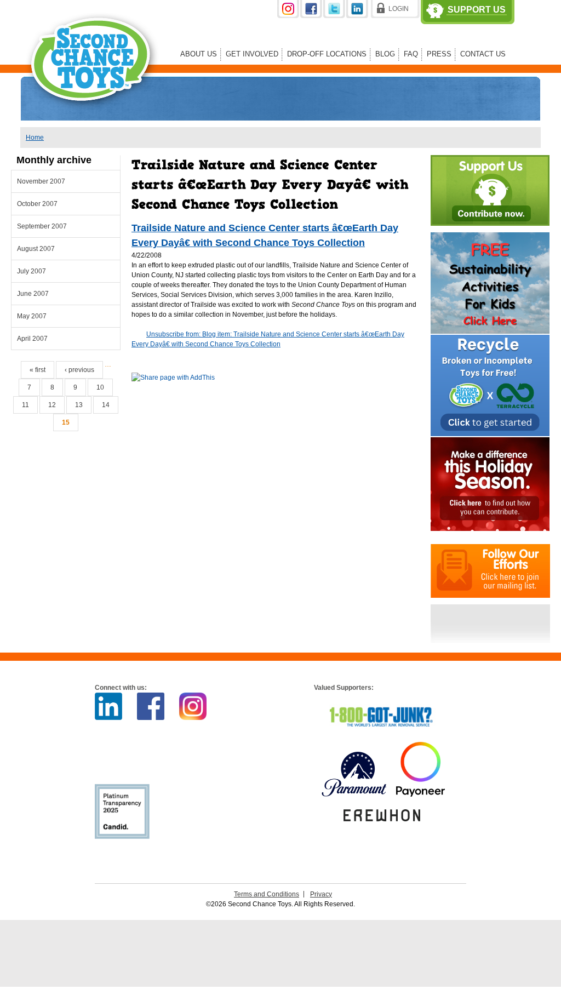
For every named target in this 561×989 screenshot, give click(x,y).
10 (100, 387)
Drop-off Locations (327, 54)
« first (37, 370)
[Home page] (92, 117)
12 (52, 405)
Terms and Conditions (266, 894)
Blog (385, 54)
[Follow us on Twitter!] (334, 16)
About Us (198, 54)
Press (439, 54)
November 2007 (41, 181)
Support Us (477, 9)
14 (106, 405)
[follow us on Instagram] (288, 16)
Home (35, 137)
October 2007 (37, 204)
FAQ (411, 54)
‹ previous (79, 370)
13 (79, 405)
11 (25, 405)
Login (398, 8)
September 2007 (42, 226)
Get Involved (252, 54)
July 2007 (31, 271)
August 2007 (36, 249)
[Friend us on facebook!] (311, 16)
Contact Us (483, 54)
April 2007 (32, 338)
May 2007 (32, 316)
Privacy (321, 894)
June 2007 (33, 294)
